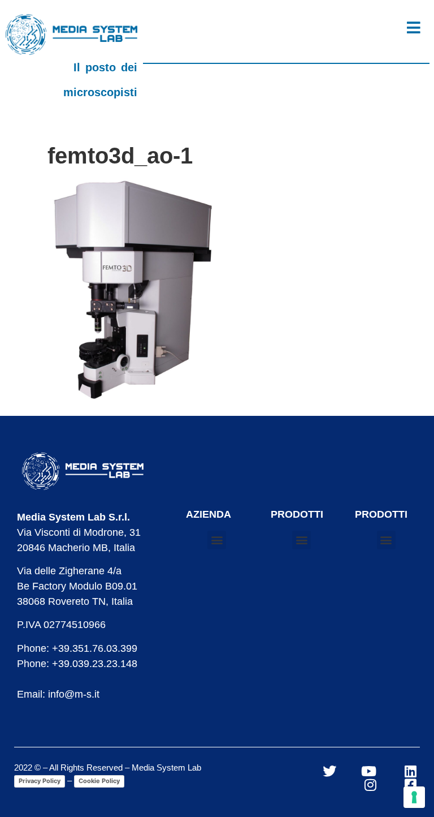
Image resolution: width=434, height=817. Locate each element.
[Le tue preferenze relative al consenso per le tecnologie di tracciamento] (414, 797)
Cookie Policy (99, 781)
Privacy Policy (39, 781)
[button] (216, 540)
